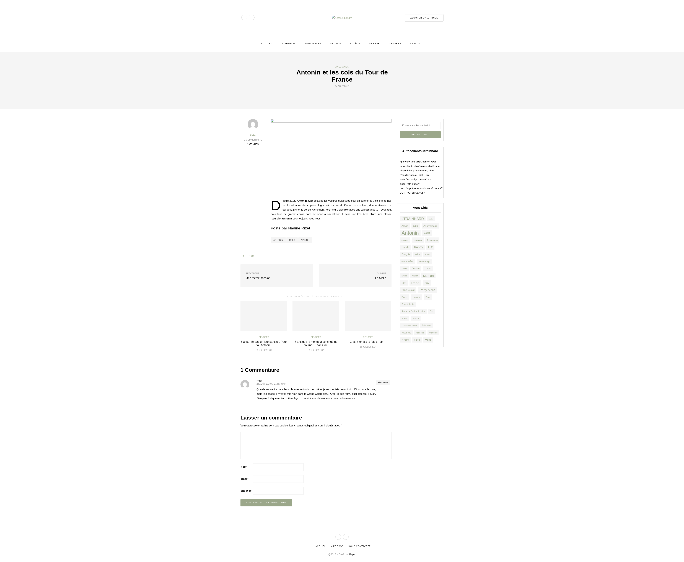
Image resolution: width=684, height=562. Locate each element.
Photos (335, 43)
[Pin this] (348, 94)
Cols (292, 240)
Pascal (404, 297)
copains (404, 240)
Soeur (404, 318)
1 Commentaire (253, 140)
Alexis (404, 225)
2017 (431, 219)
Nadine (305, 240)
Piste (428, 297)
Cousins (417, 240)
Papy (427, 283)
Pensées (395, 43)
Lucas (428, 268)
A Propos (289, 43)
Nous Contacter (359, 546)
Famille (405, 247)
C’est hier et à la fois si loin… (368, 341)
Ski (431, 311)
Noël (403, 282)
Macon (415, 276)
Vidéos (355, 43)
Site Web (246, 490)
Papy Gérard (407, 290)
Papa (253, 135)
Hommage (424, 261)
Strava (416, 318)
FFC (430, 247)
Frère (417, 254)
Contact (416, 43)
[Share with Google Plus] (344, 94)
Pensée (416, 297)
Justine (415, 268)
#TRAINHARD (412, 219)
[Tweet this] (340, 94)
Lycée (404, 276)
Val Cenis (420, 333)
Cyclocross (432, 240)
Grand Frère (407, 261)
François (405, 254)
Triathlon (426, 325)
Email (244, 478)
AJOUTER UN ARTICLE (424, 18)
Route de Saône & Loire (413, 311)
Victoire (405, 340)
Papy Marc (427, 290)
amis (415, 226)
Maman (428, 276)
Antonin (278, 240)
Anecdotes (313, 43)
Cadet (427, 233)
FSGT (427, 254)
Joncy (404, 269)
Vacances (406, 332)
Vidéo (417, 340)
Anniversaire (430, 225)
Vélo (428, 339)
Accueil (267, 43)
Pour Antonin (407, 304)
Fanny (418, 247)
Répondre (383, 383)
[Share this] (335, 94)
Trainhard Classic (409, 326)
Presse (374, 43)
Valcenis (433, 332)
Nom (243, 466)
